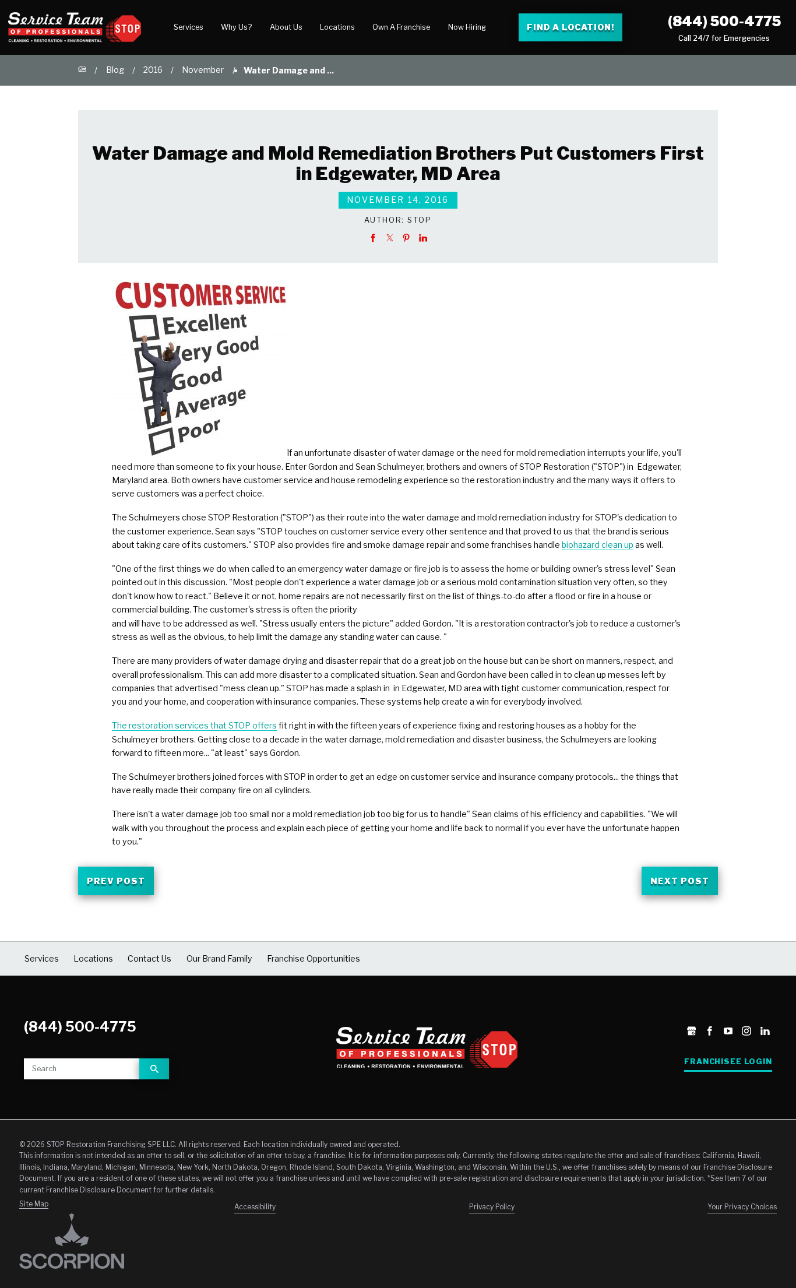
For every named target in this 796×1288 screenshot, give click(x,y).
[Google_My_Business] (691, 1032)
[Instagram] (746, 1032)
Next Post (679, 881)
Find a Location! (570, 27)
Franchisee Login (728, 1061)
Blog (115, 70)
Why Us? (236, 27)
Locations (337, 27)
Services (188, 27)
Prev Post (116, 881)
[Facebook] (709, 1032)
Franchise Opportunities (313, 958)
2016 (153, 70)
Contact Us (149, 958)
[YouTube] (728, 1032)
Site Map (33, 1204)
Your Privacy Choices (742, 1207)
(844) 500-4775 (724, 21)
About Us (286, 27)
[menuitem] (188, 28)
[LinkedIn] (765, 1032)
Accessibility (255, 1207)
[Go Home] (82, 70)
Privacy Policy (492, 1207)
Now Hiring (467, 27)
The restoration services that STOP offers (194, 725)
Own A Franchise (401, 27)
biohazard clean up (597, 545)
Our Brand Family (219, 958)
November (203, 70)
